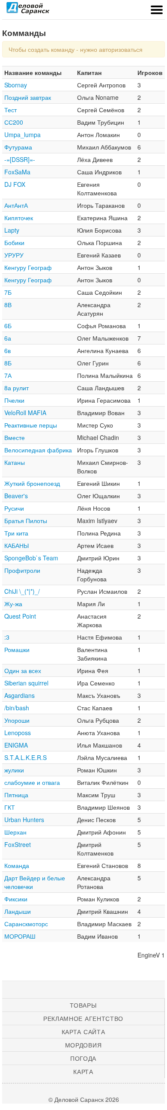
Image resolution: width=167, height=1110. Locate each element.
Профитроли (22, 570)
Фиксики (15, 899)
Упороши (17, 720)
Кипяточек (18, 217)
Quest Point (20, 616)
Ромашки (17, 649)
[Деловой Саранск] (27, 10)
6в (7, 350)
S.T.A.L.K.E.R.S (25, 757)
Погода (83, 1058)
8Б (8, 363)
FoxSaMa (17, 172)
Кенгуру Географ (28, 267)
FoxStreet (17, 844)
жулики (14, 770)
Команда (16, 865)
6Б (8, 325)
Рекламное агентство (83, 1018)
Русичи (14, 508)
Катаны (14, 462)
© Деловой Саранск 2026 (83, 1099)
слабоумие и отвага (32, 782)
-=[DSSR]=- (19, 159)
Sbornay (15, 85)
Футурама (18, 147)
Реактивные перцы (30, 425)
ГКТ (9, 807)
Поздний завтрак (27, 97)
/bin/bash (16, 707)
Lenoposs (17, 732)
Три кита (16, 533)
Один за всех (22, 670)
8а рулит (16, 387)
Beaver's (16, 495)
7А (8, 375)
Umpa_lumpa (22, 134)
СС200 (13, 122)
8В (8, 304)
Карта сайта (83, 1031)
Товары (83, 1005)
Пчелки (14, 400)
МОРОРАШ (20, 936)
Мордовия (83, 1045)
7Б (8, 292)
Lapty (11, 230)
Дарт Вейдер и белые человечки (34, 882)
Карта (83, 1071)
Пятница (16, 794)
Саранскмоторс (26, 923)
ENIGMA (16, 745)
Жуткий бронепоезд (32, 483)
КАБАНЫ (16, 545)
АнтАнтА (16, 205)
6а (7, 338)
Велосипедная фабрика (38, 450)
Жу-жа (13, 603)
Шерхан (15, 832)
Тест (10, 109)
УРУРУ (14, 255)
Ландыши (17, 911)
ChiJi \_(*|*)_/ (22, 591)
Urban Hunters (24, 819)
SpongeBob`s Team (31, 558)
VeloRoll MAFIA (25, 412)
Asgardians (19, 695)
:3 (6, 637)
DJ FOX (14, 184)
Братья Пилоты (25, 520)
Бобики (14, 242)
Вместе (14, 437)
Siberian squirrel (26, 683)
